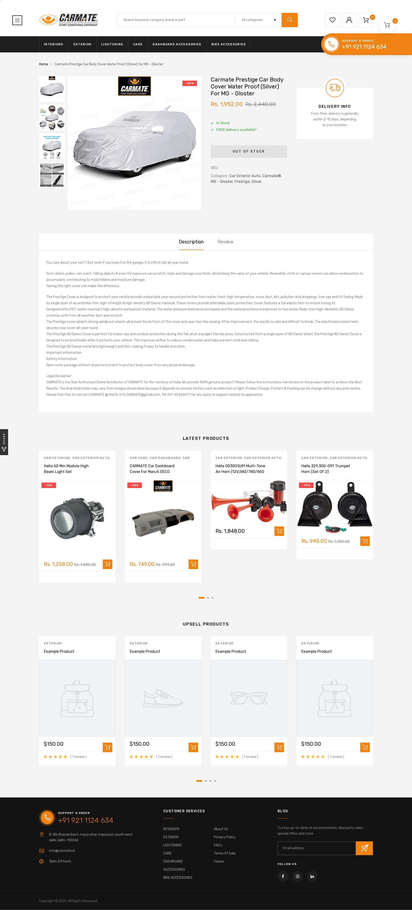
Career (219, 861)
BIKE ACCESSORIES (228, 44)
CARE (138, 44)
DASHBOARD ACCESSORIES (177, 44)
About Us (221, 829)
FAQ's (218, 845)
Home (43, 64)
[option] (134, 143)
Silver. (257, 181)
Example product (59, 651)
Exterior (53, 643)
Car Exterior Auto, (245, 176)
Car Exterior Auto (90, 458)
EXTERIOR (82, 44)
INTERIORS (53, 44)
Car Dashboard (165, 458)
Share (4, 438)
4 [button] (215, 781)
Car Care (139, 458)
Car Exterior (57, 458)
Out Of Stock (249, 151)
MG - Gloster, (222, 181)
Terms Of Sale (225, 853)
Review (225, 242)
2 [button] (208, 598)
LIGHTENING (112, 44)
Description (191, 242)
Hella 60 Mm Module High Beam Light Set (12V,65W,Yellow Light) (66, 472)
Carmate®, (272, 176)
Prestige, (243, 181)
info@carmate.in (62, 851)
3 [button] (212, 598)
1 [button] (201, 598)
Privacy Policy (225, 837)
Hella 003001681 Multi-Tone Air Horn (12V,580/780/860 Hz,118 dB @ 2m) (240, 472)
